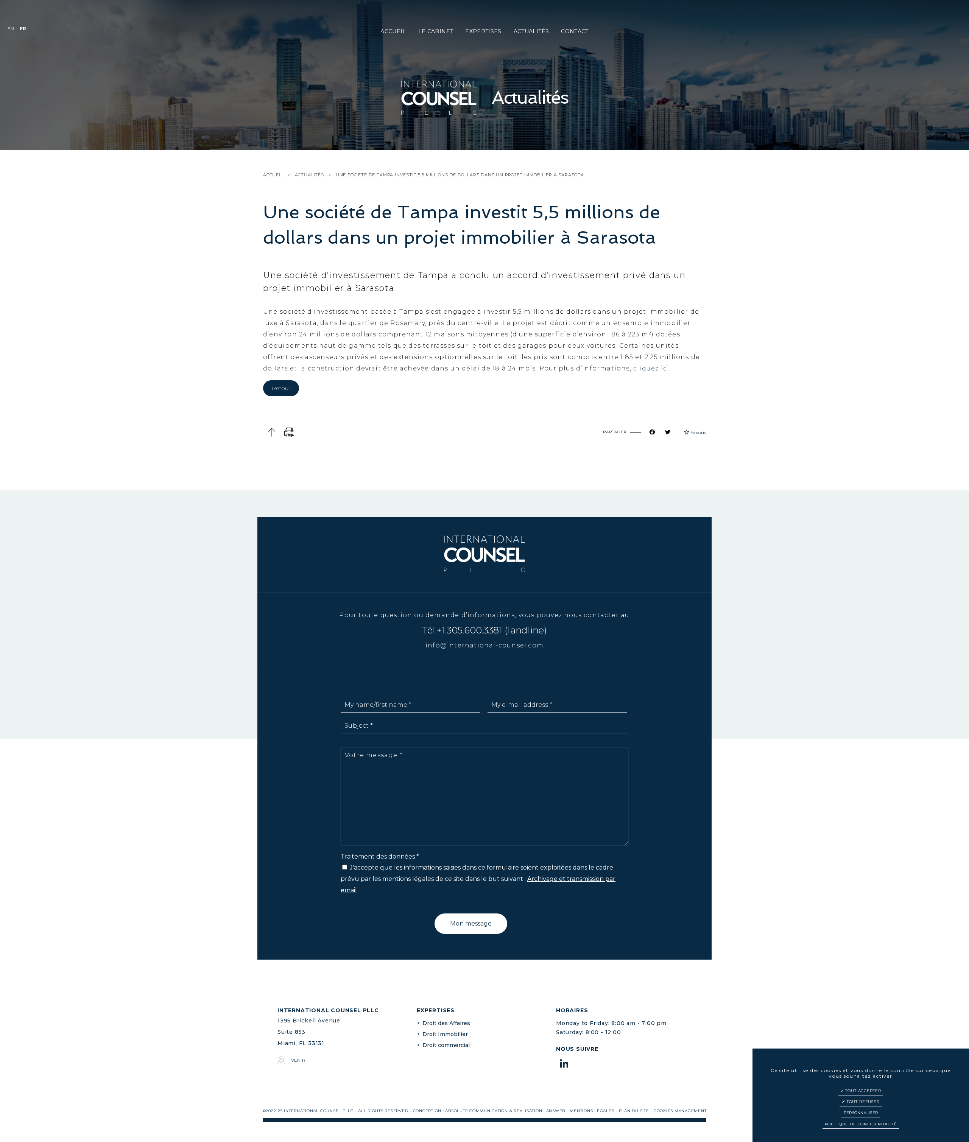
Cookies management (680, 1110)
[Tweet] (672, 432)
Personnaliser (861, 1112)
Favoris (697, 432)
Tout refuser (862, 1101)
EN (11, 28)
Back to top (271, 432)
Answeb (556, 1110)
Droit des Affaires (446, 1023)
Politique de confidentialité (861, 1124)
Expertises (483, 31)
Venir (298, 1060)
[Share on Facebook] (657, 432)
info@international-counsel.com (484, 645)
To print (289, 432)
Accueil (393, 31)
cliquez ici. (651, 368)
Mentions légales (592, 1110)
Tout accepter (862, 1090)
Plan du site (634, 1110)
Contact (574, 31)
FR (23, 28)
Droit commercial (446, 1045)
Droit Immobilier (445, 1034)
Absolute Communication (476, 1110)
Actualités (531, 31)
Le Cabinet (435, 31)
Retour (281, 388)
